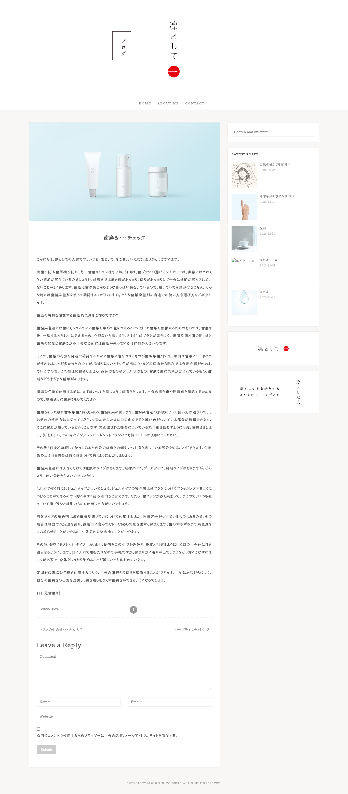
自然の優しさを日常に (275, 164)
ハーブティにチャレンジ (192, 629)
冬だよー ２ (268, 259)
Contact (194, 103)
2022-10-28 (50, 609)
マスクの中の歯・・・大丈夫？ (60, 629)
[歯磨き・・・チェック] (124, 171)
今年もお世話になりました (278, 196)
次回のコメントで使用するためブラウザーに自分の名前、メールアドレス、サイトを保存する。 (107, 735)
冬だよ (264, 291)
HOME (145, 103)
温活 (263, 228)
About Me (168, 103)
